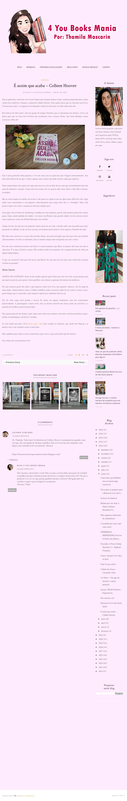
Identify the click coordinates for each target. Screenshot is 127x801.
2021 (101, 635)
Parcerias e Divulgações (51, 67)
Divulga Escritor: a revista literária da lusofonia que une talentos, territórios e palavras (107, 401)
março (103, 627)
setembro (105, 462)
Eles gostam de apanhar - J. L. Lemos (107, 309)
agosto (103, 466)
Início (19, 67)
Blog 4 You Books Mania (31, 465)
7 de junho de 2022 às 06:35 (20, 436)
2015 (101, 659)
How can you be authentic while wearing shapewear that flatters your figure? (108, 354)
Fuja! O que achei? (108, 564)
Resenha (45, 80)
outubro (104, 458)
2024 (101, 437)
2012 (101, 671)
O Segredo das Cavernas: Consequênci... (41, 404)
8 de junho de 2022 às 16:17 (25, 469)
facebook (100, 170)
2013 (101, 667)
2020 (101, 639)
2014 (101, 663)
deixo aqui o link (35, 323)
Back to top (117, 796)
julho (103, 470)
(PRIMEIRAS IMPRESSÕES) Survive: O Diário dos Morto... (111, 535)
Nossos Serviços (90, 67)
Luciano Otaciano (22, 432)
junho (103, 474)
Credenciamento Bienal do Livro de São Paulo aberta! (108, 373)
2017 (101, 651)
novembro (105, 453)
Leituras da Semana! (109, 498)
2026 (101, 429)
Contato (106, 67)
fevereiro (105, 631)
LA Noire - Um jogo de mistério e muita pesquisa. (110, 581)
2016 (101, 655)
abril (103, 623)
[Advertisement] (111, 743)
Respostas (14, 459)
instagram (99, 180)
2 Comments (7, 355)
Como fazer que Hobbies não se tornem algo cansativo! (111, 481)
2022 (101, 445)
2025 (101, 433)
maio (103, 619)
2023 (101, 441)
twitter (109, 170)
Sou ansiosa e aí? (107, 598)
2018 (101, 647)
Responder (83, 457)
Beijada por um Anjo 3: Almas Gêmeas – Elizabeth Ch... (110, 506)
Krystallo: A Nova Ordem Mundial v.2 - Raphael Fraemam (111, 547)
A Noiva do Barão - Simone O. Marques (107, 329)
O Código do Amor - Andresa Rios (15, 405)
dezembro (105, 450)
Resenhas (31, 67)
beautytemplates (26, 796)
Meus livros (72, 67)
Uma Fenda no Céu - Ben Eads (72, 405)
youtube (109, 180)
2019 (101, 643)
